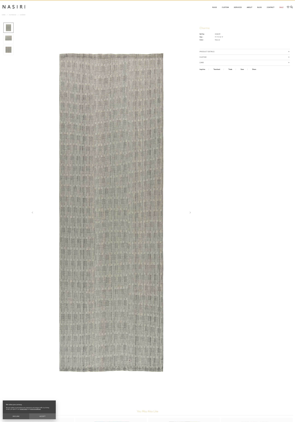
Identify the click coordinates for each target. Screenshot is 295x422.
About (249, 7)
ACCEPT (43, 416)
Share (254, 69)
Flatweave (12, 14)
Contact (270, 7)
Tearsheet (217, 69)
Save (242, 69)
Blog (259, 7)
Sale (281, 7)
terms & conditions (35, 409)
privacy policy (23, 409)
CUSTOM (203, 57)
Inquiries (202, 69)
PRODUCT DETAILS (207, 51)
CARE (202, 62)
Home (3, 14)
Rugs (214, 7)
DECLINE (16, 416)
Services (238, 7)
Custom (225, 7)
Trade (230, 69)
